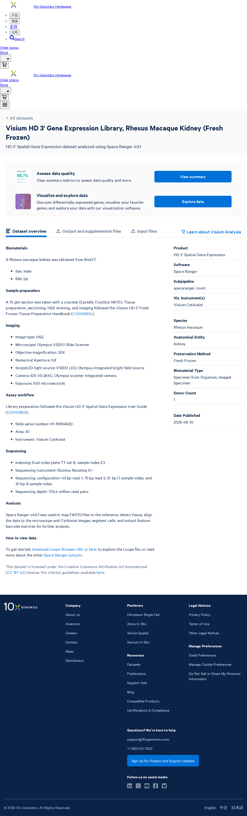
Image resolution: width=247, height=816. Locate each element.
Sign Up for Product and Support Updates (163, 760)
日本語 (237, 807)
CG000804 (82, 313)
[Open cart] (4, 65)
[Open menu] (5, 105)
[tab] (26, 231)
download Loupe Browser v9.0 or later (64, 549)
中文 (223, 807)
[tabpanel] (123, 410)
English (210, 807)
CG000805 (17, 412)
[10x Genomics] (20, 658)
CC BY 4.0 (16, 572)
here (100, 572)
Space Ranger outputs (63, 554)
